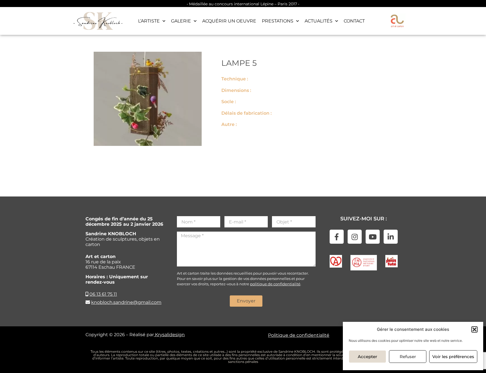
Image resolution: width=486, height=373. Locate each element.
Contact (354, 21)
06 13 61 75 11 (103, 294)
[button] (474, 329)
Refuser (408, 356)
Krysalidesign (169, 334)
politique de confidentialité (275, 284)
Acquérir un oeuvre (229, 21)
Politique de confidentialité (298, 335)
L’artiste (149, 21)
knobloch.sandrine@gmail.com (126, 302)
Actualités (318, 21)
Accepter (367, 356)
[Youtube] (373, 237)
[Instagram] (355, 237)
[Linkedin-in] (391, 237)
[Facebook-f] (337, 237)
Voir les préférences (453, 356)
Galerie (181, 21)
